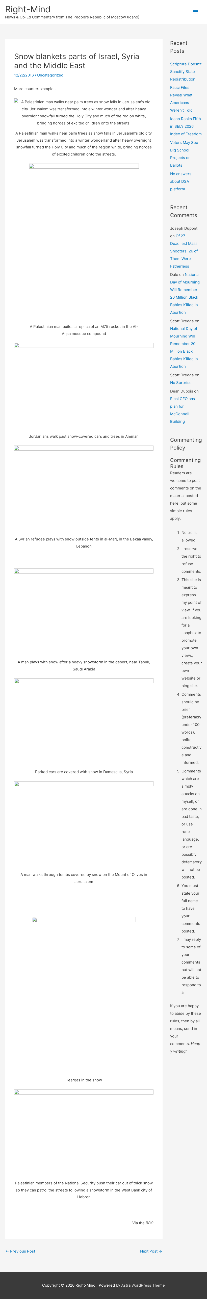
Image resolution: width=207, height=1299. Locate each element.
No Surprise (181, 382)
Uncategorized (50, 75)
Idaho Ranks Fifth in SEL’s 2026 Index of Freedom (186, 126)
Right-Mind (28, 9)
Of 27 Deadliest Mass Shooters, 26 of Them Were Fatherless (184, 251)
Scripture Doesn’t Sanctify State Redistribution (185, 72)
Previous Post (20, 1251)
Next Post (151, 1251)
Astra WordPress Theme (143, 1285)
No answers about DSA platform (180, 181)
